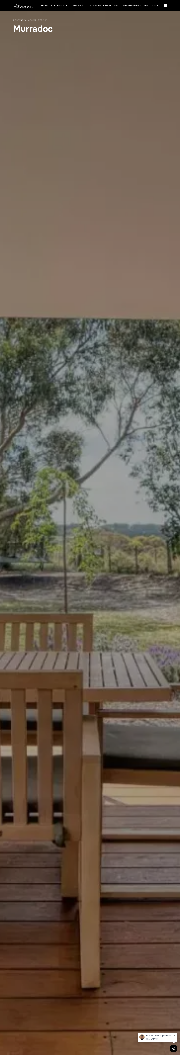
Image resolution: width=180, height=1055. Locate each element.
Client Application (100, 5)
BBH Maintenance (132, 5)
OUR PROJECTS (79, 5)
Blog (117, 5)
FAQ (146, 5)
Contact (156, 5)
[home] (23, 5)
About (44, 5)
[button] (60, 5)
